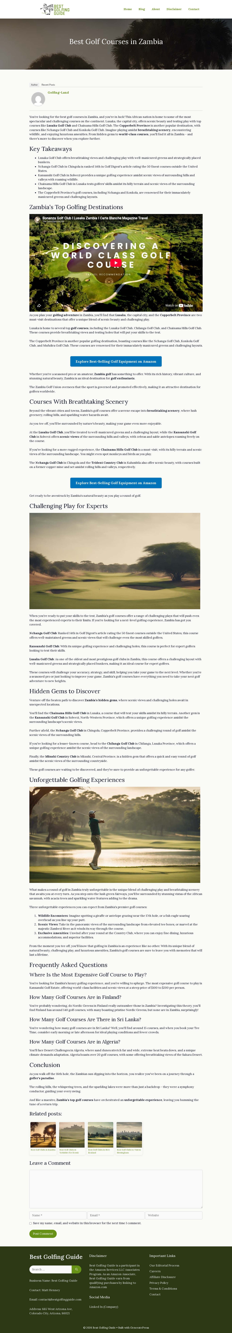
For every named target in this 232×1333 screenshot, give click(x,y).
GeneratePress (139, 1327)
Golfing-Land (58, 92)
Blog (142, 9)
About (156, 9)
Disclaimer (174, 9)
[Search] (76, 1269)
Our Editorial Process (164, 1265)
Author (34, 85)
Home (128, 9)
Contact (193, 9)
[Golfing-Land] (38, 105)
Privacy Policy (158, 1283)
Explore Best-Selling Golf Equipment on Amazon (116, 361)
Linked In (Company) (103, 1307)
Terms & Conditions (163, 1288)
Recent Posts (48, 85)
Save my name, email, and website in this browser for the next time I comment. (87, 1223)
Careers (154, 1271)
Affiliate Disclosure (162, 1277)
